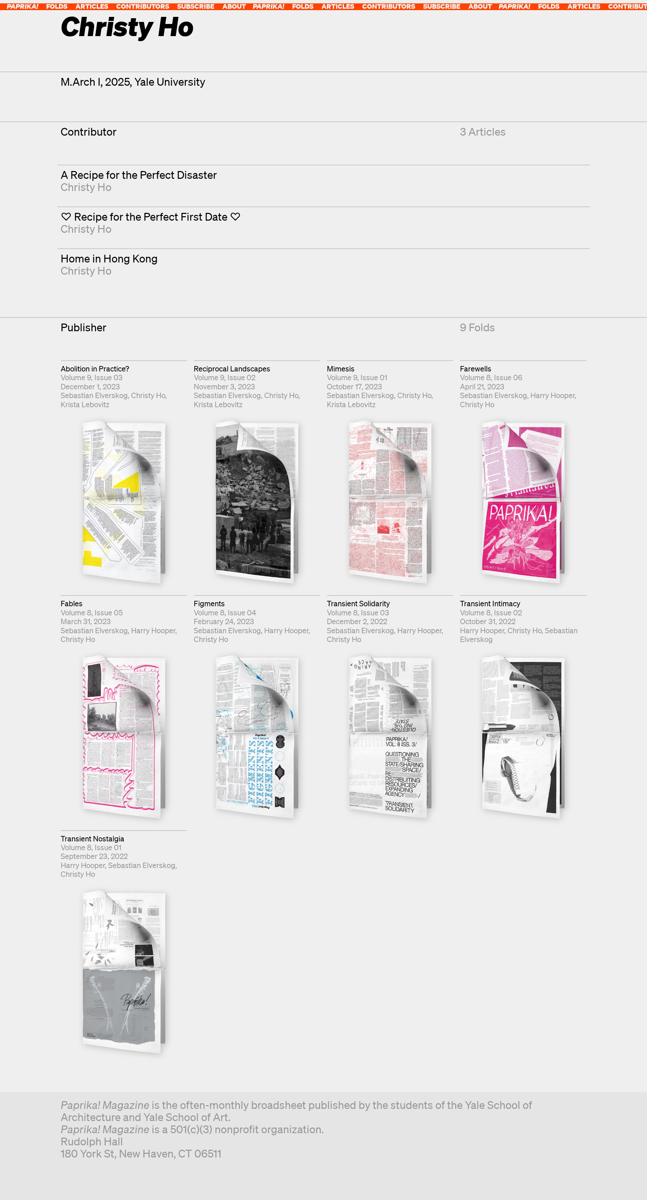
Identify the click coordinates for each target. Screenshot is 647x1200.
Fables (72, 603)
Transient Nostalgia (92, 838)
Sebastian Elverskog (94, 395)
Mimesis (341, 368)
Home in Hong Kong (109, 258)
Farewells (475, 368)
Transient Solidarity (358, 603)
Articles (91, 6)
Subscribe (195, 6)
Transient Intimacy (490, 603)
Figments (209, 603)
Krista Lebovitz (85, 404)
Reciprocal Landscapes (232, 368)
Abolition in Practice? (95, 368)
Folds (56, 6)
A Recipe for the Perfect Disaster (139, 174)
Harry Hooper (552, 395)
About (234, 6)
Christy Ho (86, 186)
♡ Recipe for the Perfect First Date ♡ (151, 216)
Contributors (142, 6)
